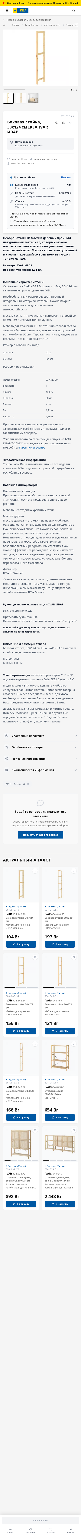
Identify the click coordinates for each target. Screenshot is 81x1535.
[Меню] (7, 10)
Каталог (15, 25)
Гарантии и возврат (33, 447)
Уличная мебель (52, 25)
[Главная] (4, 25)
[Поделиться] (56, 122)
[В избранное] (70, 122)
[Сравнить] (63, 122)
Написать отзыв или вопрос (40, 834)
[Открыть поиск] (74, 10)
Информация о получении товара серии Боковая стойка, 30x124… (39, 215)
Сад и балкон (31, 25)
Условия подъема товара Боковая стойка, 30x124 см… (38, 225)
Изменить (66, 177)
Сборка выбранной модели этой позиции (34, 221)
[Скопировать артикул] (28, 784)
